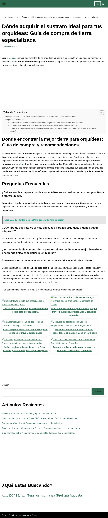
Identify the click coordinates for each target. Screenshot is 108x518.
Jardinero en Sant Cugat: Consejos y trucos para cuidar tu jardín (32, 423)
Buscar (5, 385)
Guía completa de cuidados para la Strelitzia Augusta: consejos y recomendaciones (41, 428)
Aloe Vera (5, 496)
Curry (24, 496)
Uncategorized (14, 17)
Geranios (33, 495)
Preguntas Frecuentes (14, 120)
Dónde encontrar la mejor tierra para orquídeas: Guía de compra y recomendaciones (40, 116)
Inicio (4, 17)
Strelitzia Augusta (69, 495)
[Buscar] (103, 3)
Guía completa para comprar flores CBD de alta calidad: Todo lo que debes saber (40, 418)
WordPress (32, 515)
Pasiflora (43, 496)
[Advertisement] (54, 89)
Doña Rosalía (11, 46)
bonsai (14, 495)
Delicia (12, 58)
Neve (4, 515)
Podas (51, 495)
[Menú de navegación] (97, 3)
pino (21, 164)
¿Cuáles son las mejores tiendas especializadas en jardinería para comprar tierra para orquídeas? (47, 123)
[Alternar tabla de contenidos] (100, 112)
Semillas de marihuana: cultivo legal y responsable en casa (29, 413)
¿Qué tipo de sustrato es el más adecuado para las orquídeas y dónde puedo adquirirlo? (43, 125)
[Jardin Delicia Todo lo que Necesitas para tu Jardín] (4, 4)
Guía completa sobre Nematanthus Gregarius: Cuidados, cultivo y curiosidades (38, 433)
